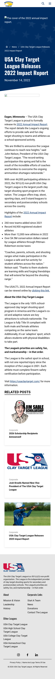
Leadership (8, 604)
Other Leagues (10, 618)
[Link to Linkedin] (36, 655)
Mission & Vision (11, 600)
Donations (33, 608)
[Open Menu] (50, 3)
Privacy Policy (15, 663)
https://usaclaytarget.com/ (25, 381)
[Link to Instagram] (18, 655)
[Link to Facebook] (27, 655)
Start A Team (34, 600)
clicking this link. (41, 290)
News (14, 47)
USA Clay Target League (15, 624)
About (6, 594)
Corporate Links (35, 594)
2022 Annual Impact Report (32, 124)
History (6, 608)
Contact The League (38, 612)
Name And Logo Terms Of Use (33, 663)
